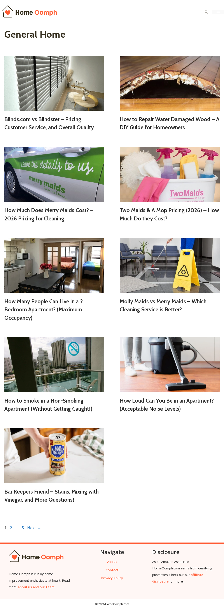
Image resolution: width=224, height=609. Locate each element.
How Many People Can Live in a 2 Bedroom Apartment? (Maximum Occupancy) (43, 309)
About (112, 561)
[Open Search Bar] (206, 12)
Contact (112, 570)
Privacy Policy (112, 578)
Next (34, 527)
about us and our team (36, 587)
